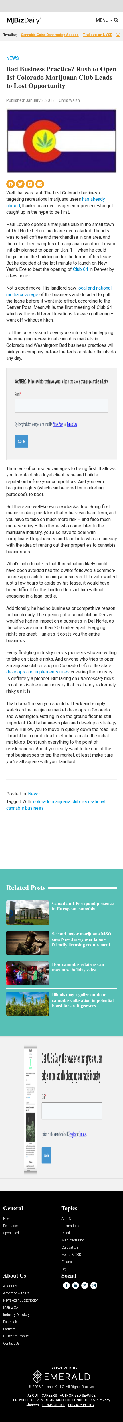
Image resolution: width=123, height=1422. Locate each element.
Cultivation (69, 1247)
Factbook (10, 1322)
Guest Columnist (16, 1336)
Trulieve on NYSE (97, 35)
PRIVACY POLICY (81, 1405)
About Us (10, 1286)
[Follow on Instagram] (93, 1285)
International (70, 1226)
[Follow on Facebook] (66, 1285)
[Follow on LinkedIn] (75, 1285)
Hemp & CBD (71, 1255)
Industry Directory (16, 1315)
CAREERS (49, 1396)
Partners (9, 1329)
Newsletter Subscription (21, 1300)
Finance (67, 1262)
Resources (10, 1226)
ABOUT (33, 1396)
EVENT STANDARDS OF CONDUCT (61, 1400)
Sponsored (11, 1233)
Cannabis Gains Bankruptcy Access (50, 35)
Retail (65, 1233)
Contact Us (11, 1344)
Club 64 (80, 269)
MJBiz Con (11, 1308)
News (12, 58)
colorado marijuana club (56, 801)
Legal (65, 1269)
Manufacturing (72, 1240)
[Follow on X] (84, 1285)
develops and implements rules (38, 672)
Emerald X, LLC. (53, 1387)
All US (66, 1219)
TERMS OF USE (53, 1405)
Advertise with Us (16, 1293)
